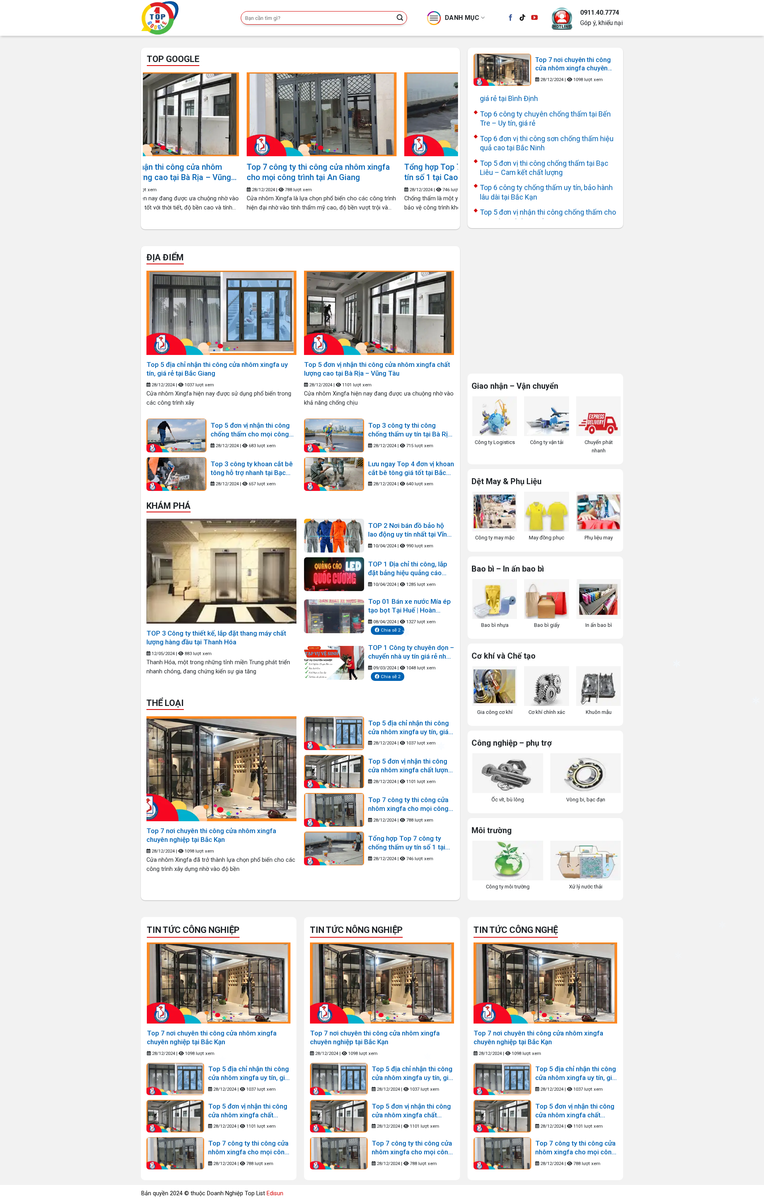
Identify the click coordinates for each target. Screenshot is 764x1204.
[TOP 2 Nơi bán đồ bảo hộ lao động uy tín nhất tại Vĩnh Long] (334, 536)
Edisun (275, 1193)
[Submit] (400, 18)
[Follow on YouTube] (534, 18)
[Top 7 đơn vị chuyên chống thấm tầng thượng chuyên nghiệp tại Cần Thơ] (421, 114)
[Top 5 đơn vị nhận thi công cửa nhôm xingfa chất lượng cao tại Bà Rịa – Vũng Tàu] (379, 313)
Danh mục (462, 17)
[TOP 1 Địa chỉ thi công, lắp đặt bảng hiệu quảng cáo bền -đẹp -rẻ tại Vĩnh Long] (334, 574)
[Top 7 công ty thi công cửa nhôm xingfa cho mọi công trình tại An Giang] (334, 810)
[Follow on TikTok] (522, 18)
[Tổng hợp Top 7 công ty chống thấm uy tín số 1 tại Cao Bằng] (264, 114)
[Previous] (159, 132)
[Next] (442, 132)
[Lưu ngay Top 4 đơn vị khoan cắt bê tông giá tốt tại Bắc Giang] (334, 474)
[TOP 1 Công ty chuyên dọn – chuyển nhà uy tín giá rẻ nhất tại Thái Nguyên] (334, 663)
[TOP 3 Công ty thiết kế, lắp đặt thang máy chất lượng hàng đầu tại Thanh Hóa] (221, 571)
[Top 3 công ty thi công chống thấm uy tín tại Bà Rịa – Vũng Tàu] (334, 435)
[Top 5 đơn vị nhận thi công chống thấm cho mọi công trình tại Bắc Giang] (176, 435)
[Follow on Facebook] (510, 18)
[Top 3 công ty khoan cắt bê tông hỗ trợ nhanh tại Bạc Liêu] (176, 474)
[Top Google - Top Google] (185, 18)
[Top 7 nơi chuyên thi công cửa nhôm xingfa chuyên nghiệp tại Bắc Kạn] (502, 70)
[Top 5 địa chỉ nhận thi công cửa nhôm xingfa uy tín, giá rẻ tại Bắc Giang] (221, 313)
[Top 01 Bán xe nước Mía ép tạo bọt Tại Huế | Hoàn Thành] (334, 616)
